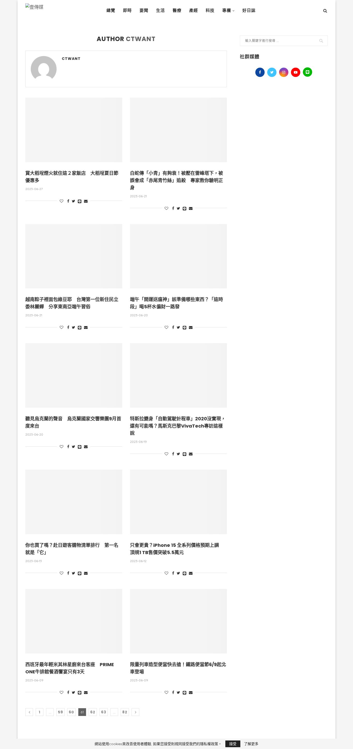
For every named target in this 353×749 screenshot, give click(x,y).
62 (92, 712)
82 (124, 712)
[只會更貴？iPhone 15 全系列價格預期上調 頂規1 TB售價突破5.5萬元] (178, 502)
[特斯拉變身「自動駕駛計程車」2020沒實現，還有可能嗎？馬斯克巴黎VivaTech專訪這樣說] (178, 375)
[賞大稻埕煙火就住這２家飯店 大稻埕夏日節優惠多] (73, 130)
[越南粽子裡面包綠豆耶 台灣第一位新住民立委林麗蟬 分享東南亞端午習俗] (73, 256)
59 (60, 712)
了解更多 (251, 744)
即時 (127, 10)
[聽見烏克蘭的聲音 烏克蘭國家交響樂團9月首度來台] (73, 375)
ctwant (71, 58)
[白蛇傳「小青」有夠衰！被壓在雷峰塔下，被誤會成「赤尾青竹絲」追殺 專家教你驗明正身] (178, 130)
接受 (232, 744)
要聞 (144, 10)
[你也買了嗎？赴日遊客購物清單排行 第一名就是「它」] (73, 502)
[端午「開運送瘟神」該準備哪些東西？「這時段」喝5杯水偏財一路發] (178, 256)
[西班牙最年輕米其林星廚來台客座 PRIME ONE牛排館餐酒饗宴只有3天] (73, 621)
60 (71, 712)
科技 (210, 10)
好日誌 (249, 10)
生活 (160, 10)
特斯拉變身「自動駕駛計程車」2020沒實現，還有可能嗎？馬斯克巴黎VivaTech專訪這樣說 (178, 425)
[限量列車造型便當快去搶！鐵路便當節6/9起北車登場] (178, 621)
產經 (193, 10)
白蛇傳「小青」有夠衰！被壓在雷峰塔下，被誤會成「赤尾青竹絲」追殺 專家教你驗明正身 (176, 180)
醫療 (177, 10)
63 (103, 712)
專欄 (226, 10)
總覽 (110, 10)
